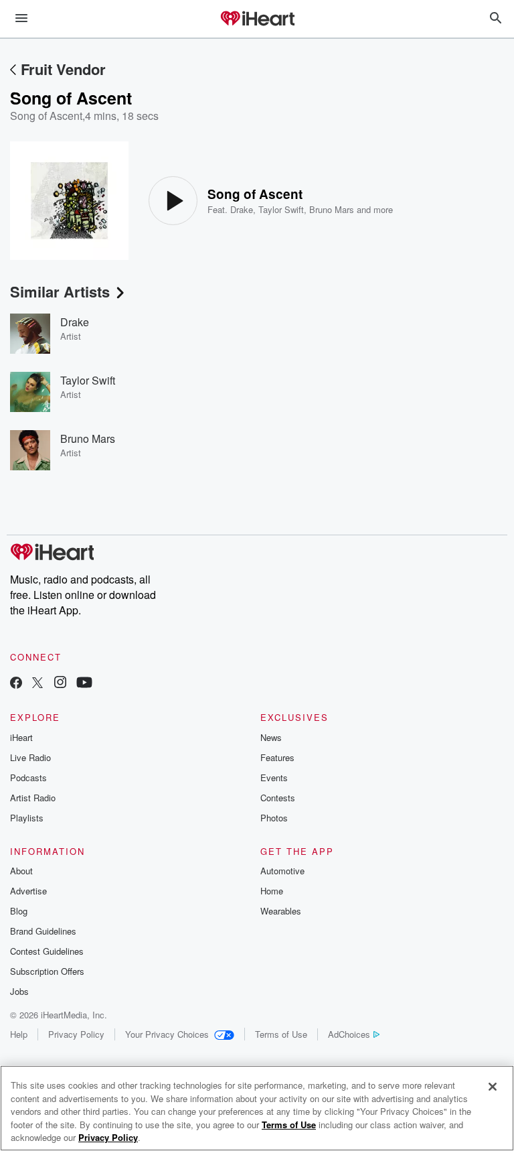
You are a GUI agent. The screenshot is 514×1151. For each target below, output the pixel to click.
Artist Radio (33, 797)
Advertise (28, 890)
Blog (18, 910)
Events (274, 777)
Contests (277, 797)
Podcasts (28, 777)
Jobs (19, 991)
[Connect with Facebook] (16, 683)
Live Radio (30, 757)
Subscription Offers (47, 971)
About (21, 870)
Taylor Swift (281, 209)
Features (277, 757)
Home (271, 890)
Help (18, 1034)
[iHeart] (257, 19)
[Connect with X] (37, 683)
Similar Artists (60, 291)
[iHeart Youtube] (84, 683)
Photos (274, 817)
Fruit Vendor (63, 69)
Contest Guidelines (47, 951)
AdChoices (349, 1034)
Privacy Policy (76, 1034)
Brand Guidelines (43, 931)
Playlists (27, 817)
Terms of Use (281, 1034)
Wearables (280, 910)
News (271, 737)
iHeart (21, 737)
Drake (241, 209)
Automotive (282, 870)
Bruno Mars (331, 209)
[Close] (492, 1086)
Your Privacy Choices (167, 1034)
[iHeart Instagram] (60, 683)
